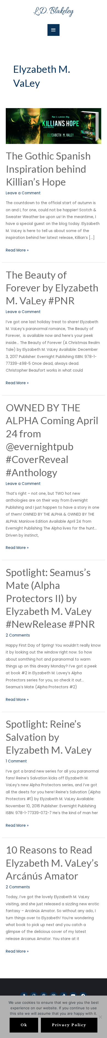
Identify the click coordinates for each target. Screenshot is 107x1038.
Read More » (17, 250)
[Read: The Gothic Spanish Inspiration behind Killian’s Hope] (53, 125)
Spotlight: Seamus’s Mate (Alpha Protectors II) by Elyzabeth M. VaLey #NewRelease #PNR (50, 598)
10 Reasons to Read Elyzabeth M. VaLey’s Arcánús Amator (52, 863)
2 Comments (18, 635)
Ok (24, 1025)
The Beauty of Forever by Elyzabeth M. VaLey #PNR (52, 288)
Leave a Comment (23, 193)
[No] (100, 1017)
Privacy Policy (69, 1025)
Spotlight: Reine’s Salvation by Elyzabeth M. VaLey (49, 737)
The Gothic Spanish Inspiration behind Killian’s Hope (48, 169)
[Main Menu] (53, 30)
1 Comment (16, 761)
